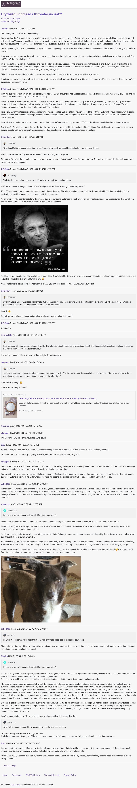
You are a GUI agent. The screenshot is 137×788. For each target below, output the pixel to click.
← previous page (8, 765)
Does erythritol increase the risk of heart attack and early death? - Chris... (58, 398)
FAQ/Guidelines (33, 775)
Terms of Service (51, 775)
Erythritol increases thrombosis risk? (31, 14)
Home (4, 775)
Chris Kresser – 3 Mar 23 (14, 394)
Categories (16, 775)
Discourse (15, 784)
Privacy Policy (70, 775)
